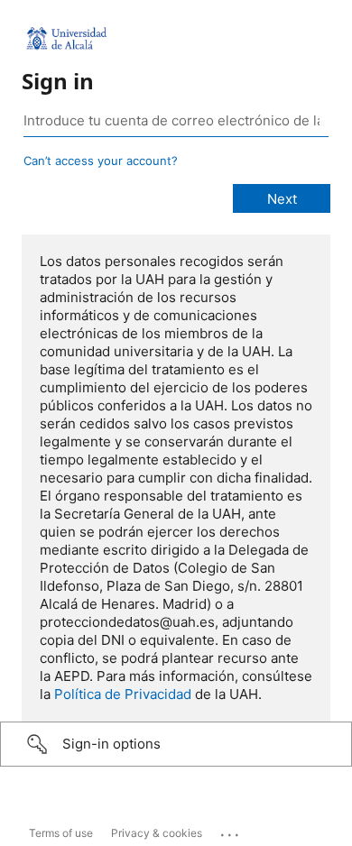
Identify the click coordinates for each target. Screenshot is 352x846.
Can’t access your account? (100, 160)
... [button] (231, 831)
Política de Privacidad (122, 694)
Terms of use (61, 833)
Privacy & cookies (156, 833)
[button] (176, 744)
